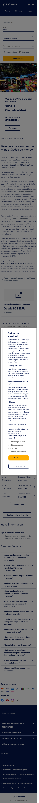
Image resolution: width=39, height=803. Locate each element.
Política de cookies (16, 445)
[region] (19, 401)
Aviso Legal (13, 448)
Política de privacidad (17, 442)
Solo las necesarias (18, 466)
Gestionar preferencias (17, 451)
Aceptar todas (18, 458)
